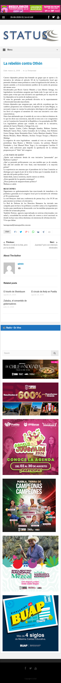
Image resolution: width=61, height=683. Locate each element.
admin (21, 264)
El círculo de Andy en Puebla (44, 291)
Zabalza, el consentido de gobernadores (15, 302)
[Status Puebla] (30, 35)
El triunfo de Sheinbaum (14, 291)
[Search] (54, 353)
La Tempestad (30, 71)
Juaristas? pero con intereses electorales (46, 245)
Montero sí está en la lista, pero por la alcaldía (16, 245)
